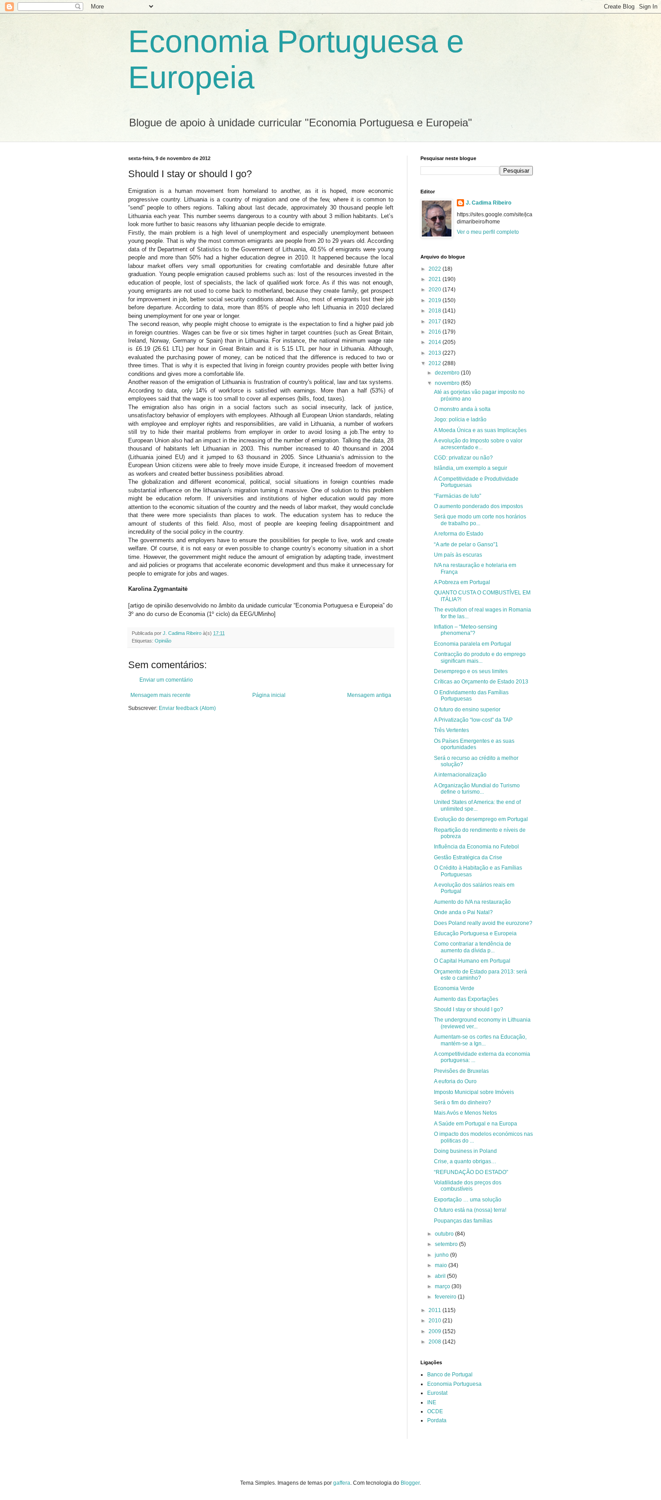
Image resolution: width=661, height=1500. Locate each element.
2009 (435, 1331)
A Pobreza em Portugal (462, 582)
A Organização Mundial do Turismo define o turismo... (477, 788)
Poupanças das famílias (463, 1221)
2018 (435, 311)
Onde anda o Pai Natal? (463, 912)
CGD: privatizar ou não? (463, 458)
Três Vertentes (451, 730)
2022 (435, 269)
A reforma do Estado (458, 534)
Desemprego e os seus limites (471, 671)
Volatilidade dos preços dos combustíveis (467, 1185)
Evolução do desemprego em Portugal (481, 819)
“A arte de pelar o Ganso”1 (466, 544)
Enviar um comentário (166, 680)
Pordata (437, 1420)
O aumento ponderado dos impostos (478, 506)
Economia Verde (454, 988)
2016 (435, 332)
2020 (435, 289)
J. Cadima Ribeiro (488, 203)
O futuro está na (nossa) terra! (470, 1210)
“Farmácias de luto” (457, 496)
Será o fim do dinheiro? (462, 1102)
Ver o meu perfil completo (488, 232)
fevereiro (446, 1297)
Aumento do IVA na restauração (472, 902)
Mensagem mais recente (160, 695)
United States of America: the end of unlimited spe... (477, 805)
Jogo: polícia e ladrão (460, 419)
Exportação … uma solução (467, 1199)
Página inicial (269, 695)
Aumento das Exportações (466, 999)
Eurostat (437, 1393)
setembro (447, 1244)
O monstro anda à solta (462, 409)
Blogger (410, 1483)
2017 (435, 321)
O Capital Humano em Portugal (472, 961)
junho (442, 1255)
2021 (435, 279)
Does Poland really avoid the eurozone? (483, 923)
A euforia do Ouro (455, 1081)
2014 (435, 342)
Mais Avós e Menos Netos (465, 1113)
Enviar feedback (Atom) (187, 708)
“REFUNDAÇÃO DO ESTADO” (471, 1172)
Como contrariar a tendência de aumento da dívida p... (472, 947)
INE (431, 1402)
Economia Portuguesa (454, 1384)
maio (441, 1265)
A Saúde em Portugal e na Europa (475, 1124)
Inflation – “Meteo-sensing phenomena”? (465, 630)
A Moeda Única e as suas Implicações (480, 430)
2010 (435, 1320)
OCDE (435, 1411)
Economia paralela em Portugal (472, 644)
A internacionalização (460, 775)
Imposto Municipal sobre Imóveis (474, 1092)
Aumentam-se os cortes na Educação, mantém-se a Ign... (480, 1040)
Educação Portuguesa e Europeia (475, 933)
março (443, 1286)
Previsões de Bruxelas (461, 1071)
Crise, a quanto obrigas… (465, 1161)
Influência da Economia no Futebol (476, 847)
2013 (435, 353)
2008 (435, 1342)
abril (441, 1276)
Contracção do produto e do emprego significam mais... (480, 657)
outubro (445, 1234)
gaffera (341, 1483)
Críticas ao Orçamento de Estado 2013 (481, 682)
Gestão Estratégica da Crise (468, 857)
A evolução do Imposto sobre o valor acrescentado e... (478, 444)
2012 (435, 363)
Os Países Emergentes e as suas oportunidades (474, 744)
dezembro (448, 373)
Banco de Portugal (450, 1374)
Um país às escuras (458, 555)
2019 (435, 300)
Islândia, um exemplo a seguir (470, 468)
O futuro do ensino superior (467, 709)
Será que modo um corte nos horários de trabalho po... (480, 519)
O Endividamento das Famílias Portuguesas (471, 695)
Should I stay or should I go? (468, 1009)
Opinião (163, 640)
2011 (435, 1310)
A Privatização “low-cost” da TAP (473, 720)
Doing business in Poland (465, 1151)
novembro (448, 383)
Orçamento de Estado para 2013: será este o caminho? (480, 975)
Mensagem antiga (369, 695)
